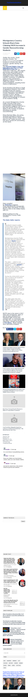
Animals (14, 660)
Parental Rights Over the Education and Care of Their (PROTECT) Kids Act (13, 68)
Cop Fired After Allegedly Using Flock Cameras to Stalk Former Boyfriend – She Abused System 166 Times (13, 429)
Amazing (9, 660)
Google (5, 663)
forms (14, 241)
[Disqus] (14, 465)
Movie (5, 665)
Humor (16, 663)
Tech (5, 667)
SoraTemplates (14, 695)
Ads (4, 660)
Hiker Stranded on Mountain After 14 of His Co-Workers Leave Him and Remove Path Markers (13, 615)
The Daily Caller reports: (11, 220)
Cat (19, 660)
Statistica (8, 205)
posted (19, 265)
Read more (10, 566)
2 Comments (5, 54)
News (9, 665)
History (11, 663)
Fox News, (8, 323)
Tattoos (18, 665)
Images (20, 663)
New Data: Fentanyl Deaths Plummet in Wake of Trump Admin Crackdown (12, 409)
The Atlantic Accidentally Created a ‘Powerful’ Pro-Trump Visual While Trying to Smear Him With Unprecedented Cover (14, 622)
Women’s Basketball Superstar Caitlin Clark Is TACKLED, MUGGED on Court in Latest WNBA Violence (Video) (14, 391)
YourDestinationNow (14, 2)
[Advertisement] (14, 25)
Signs (13, 665)
